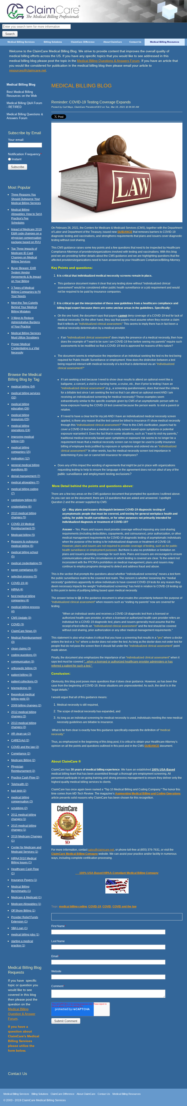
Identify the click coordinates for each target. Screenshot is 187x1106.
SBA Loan (19, 928)
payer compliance (24, 569)
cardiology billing (23, 499)
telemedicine (21, 688)
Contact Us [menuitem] (135, 42)
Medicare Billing (23, 760)
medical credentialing (26, 563)
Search (10, 34)
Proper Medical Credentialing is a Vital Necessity (25, 348)
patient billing (21, 674)
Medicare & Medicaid (26, 897)
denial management (25, 475)
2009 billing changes (26, 705)
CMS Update (21, 617)
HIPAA (17, 589)
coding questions (23, 654)
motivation (20, 458)
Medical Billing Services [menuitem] (21, 42)
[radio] (25, 159)
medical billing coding (73, 906)
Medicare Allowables (26, 903)
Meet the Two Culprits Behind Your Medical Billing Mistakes (24, 307)
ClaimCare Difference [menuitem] (83, 42)
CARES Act (20, 740)
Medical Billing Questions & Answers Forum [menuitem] (25, 116)
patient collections (24, 681)
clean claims (21, 648)
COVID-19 (94, 906)
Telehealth (19, 784)
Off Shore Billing (23, 910)
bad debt (18, 790)
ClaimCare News (23, 630)
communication (22, 661)
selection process (24, 576)
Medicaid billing (23, 534)
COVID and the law (124, 906)
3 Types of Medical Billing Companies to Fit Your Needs (26, 292)
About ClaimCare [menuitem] (112, 42)
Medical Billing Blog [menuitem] (21, 84)
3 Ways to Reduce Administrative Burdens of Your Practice (25, 322)
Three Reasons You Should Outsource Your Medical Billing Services (26, 199)
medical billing (23, 386)
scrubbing (19, 808)
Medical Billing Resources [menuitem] (164, 42)
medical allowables (25, 482)
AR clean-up (21, 733)
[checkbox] (25, 159)
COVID (106, 906)
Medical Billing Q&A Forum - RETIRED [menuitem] (24, 105)
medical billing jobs (25, 934)
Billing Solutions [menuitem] (53, 42)
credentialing (21, 506)
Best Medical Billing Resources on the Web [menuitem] (22, 93)
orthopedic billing (24, 668)
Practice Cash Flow (25, 777)
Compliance (20, 753)
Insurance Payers (24, 879)
